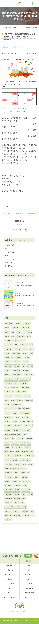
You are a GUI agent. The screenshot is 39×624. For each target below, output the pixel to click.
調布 (19, 370)
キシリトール (19, 438)
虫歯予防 (29, 421)
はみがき (21, 460)
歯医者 (12, 323)
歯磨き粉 (22, 443)
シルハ (23, 494)
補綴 (6, 451)
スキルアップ (26, 490)
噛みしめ (13, 400)
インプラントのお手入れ (11, 383)
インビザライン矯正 (16, 404)
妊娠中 (18, 366)
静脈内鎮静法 (12, 434)
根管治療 (21, 409)
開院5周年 (7, 438)
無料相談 (7, 336)
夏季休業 (7, 447)
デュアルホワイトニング (18, 430)
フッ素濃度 (22, 421)
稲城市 (29, 336)
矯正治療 (13, 370)
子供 (31, 353)
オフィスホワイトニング (24, 379)
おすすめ (18, 323)
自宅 (27, 511)
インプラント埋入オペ (25, 481)
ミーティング (21, 498)
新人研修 (7, 455)
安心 (10, 519)
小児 (26, 485)
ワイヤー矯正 (25, 417)
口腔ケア (13, 336)
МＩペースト (27, 396)
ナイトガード (19, 485)
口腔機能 (20, 400)
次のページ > (32, 213)
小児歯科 (25, 349)
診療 (19, 515)
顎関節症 (27, 357)
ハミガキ (7, 353)
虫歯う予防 (7, 430)
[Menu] (36, 3)
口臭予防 (13, 357)
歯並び (32, 511)
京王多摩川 (25, 370)
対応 (6, 519)
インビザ (7, 404)
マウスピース (12, 515)
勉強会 (6, 417)
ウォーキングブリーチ (20, 464)
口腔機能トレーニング (10, 498)
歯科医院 (20, 357)
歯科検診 (29, 366)
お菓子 (13, 455)
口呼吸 (22, 387)
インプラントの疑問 (21, 392)
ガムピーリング (8, 349)
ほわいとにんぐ (8, 502)
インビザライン (9, 252)
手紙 (12, 447)
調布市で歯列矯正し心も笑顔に (12, 191)
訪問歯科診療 (14, 387)
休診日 (16, 473)
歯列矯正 (25, 353)
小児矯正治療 (22, 507)
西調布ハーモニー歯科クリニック (24, 451)
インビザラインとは (10, 340)
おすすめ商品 (14, 443)
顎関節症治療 (17, 362)
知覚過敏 (7, 374)
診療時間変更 (29, 438)
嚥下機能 (7, 481)
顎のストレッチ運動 (14, 494)
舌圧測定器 (24, 477)
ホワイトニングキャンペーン (12, 511)
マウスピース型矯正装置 (11, 507)
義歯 (16, 345)
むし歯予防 (8, 266)
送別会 (25, 434)
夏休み (29, 443)
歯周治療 (13, 374)
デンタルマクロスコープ (11, 409)
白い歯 (17, 417)
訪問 (6, 248)
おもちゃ (7, 387)
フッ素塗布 (14, 421)
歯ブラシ (12, 366)
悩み (6, 515)
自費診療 (11, 451)
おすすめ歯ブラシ (9, 485)
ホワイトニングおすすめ (25, 345)
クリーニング (26, 515)
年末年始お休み (8, 477)
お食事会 (28, 460)
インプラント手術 (25, 328)
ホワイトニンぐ (8, 396)
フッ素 (12, 417)
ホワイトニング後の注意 (11, 460)
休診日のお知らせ (28, 455)
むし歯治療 (17, 349)
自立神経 (22, 473)
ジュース (19, 455)
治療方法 (17, 477)
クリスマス (7, 413)
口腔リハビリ (21, 336)
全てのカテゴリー (10, 245)
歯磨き (6, 366)
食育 (28, 473)
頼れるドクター (29, 374)
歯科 (19, 353)
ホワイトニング (9, 259)
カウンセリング (8, 345)
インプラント (9, 262)
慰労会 (6, 464)
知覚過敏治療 (28, 400)
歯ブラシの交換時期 (10, 468)
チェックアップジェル (25, 413)
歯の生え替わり (8, 426)
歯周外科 (20, 374)
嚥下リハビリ (18, 396)
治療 (11, 464)
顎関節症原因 (8, 362)
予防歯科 (13, 353)
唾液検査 (29, 494)
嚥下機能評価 (19, 447)
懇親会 (18, 490)
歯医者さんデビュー (10, 490)
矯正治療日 (14, 481)
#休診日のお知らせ (19, 230)
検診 (13, 438)
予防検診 (7, 370)
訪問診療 (7, 328)
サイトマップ (29, 597)
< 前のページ (7, 213)
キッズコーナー (23, 383)
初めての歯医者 (8, 473)
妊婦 (24, 366)
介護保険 (7, 357)
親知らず (14, 413)
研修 (6, 434)
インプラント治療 (9, 392)
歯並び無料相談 (19, 426)
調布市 (6, 323)
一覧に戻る (19, 213)
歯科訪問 (7, 332)
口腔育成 (7, 443)
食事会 (28, 387)
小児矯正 (18, 332)
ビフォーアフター (19, 502)
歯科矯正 (30, 464)
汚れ (33, 515)
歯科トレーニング (21, 468)
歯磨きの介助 (28, 426)
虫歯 (22, 511)
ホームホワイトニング (10, 379)
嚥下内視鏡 (28, 447)
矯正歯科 (7, 421)
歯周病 (31, 349)
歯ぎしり (7, 400)
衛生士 (29, 430)
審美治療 (28, 409)
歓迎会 (20, 434)
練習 (6, 494)
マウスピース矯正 (27, 332)
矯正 (7, 206)
